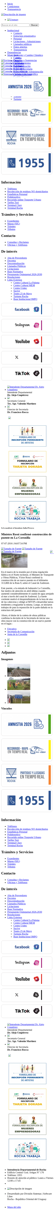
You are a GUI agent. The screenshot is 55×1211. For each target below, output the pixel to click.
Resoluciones (13, 277)
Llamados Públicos (16, 266)
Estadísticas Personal (17, 194)
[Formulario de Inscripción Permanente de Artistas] (27, 446)
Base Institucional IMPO (25, 299)
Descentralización (15, 263)
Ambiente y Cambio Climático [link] (28, 55)
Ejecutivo (11, 628)
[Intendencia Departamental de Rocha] (13, 14)
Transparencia (14, 9)
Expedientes (13, 221)
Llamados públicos (22, 44)
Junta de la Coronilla (17, 634)
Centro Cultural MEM (24, 285)
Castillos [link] (17, 58)
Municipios (12, 55)
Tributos (11, 229)
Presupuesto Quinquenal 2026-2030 (24, 274)
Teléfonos (12, 188)
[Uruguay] (12, 19)
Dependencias (14, 52)
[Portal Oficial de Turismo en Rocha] (9, 418)
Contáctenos (13, 6)
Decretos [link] (11, 260)
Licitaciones (13, 269)
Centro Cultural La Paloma (26, 282)
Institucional (13, 30)
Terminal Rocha (15, 208)
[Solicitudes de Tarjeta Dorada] (27, 471)
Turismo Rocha (20, 296)
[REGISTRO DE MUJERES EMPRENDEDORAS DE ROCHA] (27, 496)
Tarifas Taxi (13, 202)
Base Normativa (15, 271)
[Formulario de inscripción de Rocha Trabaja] (27, 521)
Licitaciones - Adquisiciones (27, 41)
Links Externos (14, 280)
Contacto (17, 33)
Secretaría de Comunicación (20, 631)
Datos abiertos (20, 47)
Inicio (10, 3)
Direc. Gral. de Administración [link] (28, 71)
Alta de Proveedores (17, 258)
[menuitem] (30, 40)
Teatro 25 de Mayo (22, 293)
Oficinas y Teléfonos (17, 245)
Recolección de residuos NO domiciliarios (27, 191)
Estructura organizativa (24, 36)
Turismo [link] (17, 99)
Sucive (16, 291)
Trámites (11, 226)
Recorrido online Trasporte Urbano (24, 199)
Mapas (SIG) (13, 223)
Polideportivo (13, 197)
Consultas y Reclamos (18, 242)
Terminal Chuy (14, 205)
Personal (17, 38)
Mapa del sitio (14, 1207)
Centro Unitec (20, 288)
